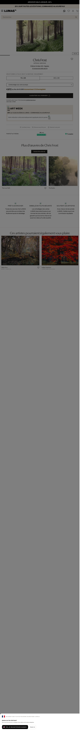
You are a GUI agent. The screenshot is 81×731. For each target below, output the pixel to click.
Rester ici (32, 727)
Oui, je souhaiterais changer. (16, 727)
